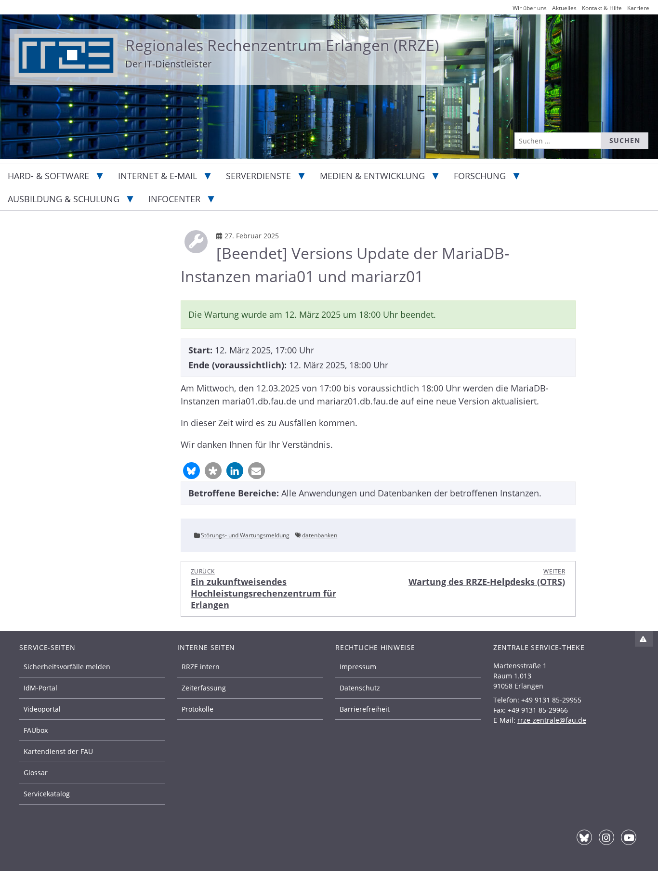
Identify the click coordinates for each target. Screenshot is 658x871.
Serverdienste (258, 176)
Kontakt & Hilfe (602, 8)
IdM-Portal (40, 687)
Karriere (638, 8)
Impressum (358, 666)
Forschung (480, 176)
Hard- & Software (48, 176)
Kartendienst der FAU (58, 751)
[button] (191, 470)
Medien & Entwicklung (372, 176)
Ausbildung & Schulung (63, 199)
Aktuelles (564, 8)
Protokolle (197, 709)
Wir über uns (530, 8)
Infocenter (174, 199)
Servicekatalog (47, 793)
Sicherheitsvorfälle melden (67, 666)
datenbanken (319, 535)
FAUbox (36, 730)
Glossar (36, 772)
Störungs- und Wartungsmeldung (245, 535)
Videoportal (42, 709)
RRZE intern (201, 666)
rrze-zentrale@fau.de (551, 720)
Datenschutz (360, 687)
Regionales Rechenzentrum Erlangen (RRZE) (282, 45)
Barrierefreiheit (365, 709)
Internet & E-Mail (157, 176)
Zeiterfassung (204, 687)
